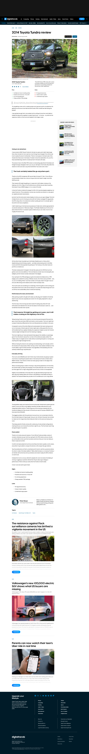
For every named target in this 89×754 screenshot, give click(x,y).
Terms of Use (60, 743)
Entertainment (41, 711)
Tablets (62, 700)
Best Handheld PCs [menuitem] (41, 23)
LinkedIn (51, 695)
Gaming (40, 705)
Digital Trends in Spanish (66, 725)
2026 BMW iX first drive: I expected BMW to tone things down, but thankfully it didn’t (69, 145)
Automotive (40, 713)
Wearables (63, 702)
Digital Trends (8, 21)
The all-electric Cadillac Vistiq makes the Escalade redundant (69, 127)
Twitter (40, 695)
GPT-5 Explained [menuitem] (83, 23)
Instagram (38, 695)
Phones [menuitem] (32, 19)
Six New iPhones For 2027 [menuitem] (22, 23)
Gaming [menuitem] (37, 19)
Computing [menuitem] (26, 19)
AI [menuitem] (21, 19)
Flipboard (53, 695)
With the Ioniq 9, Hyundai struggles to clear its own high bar (69, 135)
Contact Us (40, 721)
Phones (39, 700)
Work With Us (60, 738)
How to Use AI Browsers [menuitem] (51, 23)
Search (86, 19)
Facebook (35, 695)
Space (62, 705)
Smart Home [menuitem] (65, 19)
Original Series (64, 713)
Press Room (71, 738)
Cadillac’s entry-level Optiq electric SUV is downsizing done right (69, 161)
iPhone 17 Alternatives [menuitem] (62, 23)
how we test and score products (42, 103)
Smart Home (40, 709)
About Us (40, 719)
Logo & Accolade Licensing (43, 727)
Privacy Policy (71, 736)
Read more (16, 572)
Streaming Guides (64, 707)
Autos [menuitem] (59, 19)
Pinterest (48, 695)
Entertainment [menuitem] (44, 19)
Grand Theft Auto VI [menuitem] (11, 23)
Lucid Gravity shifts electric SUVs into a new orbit (69, 152)
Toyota (34, 512)
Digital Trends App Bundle (66, 727)
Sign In (81, 19)
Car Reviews (14, 512)
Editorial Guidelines (42, 725)
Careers (59, 736)
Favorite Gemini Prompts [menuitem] (73, 23)
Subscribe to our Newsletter (66, 719)
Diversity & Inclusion (61, 741)
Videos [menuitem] (71, 19)
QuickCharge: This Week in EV (25, 512)
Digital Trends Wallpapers (66, 723)
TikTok (45, 695)
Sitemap (70, 741)
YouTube (43, 695)
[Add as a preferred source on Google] (68, 36)
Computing (40, 702)
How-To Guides (64, 711)
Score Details (25, 86)
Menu (2, 19)
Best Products (64, 709)
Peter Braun (15, 36)
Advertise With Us (41, 723)
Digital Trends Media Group (19, 748)
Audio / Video (41, 707)
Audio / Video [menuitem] (53, 19)
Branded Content (64, 721)
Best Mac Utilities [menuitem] (32, 23)
